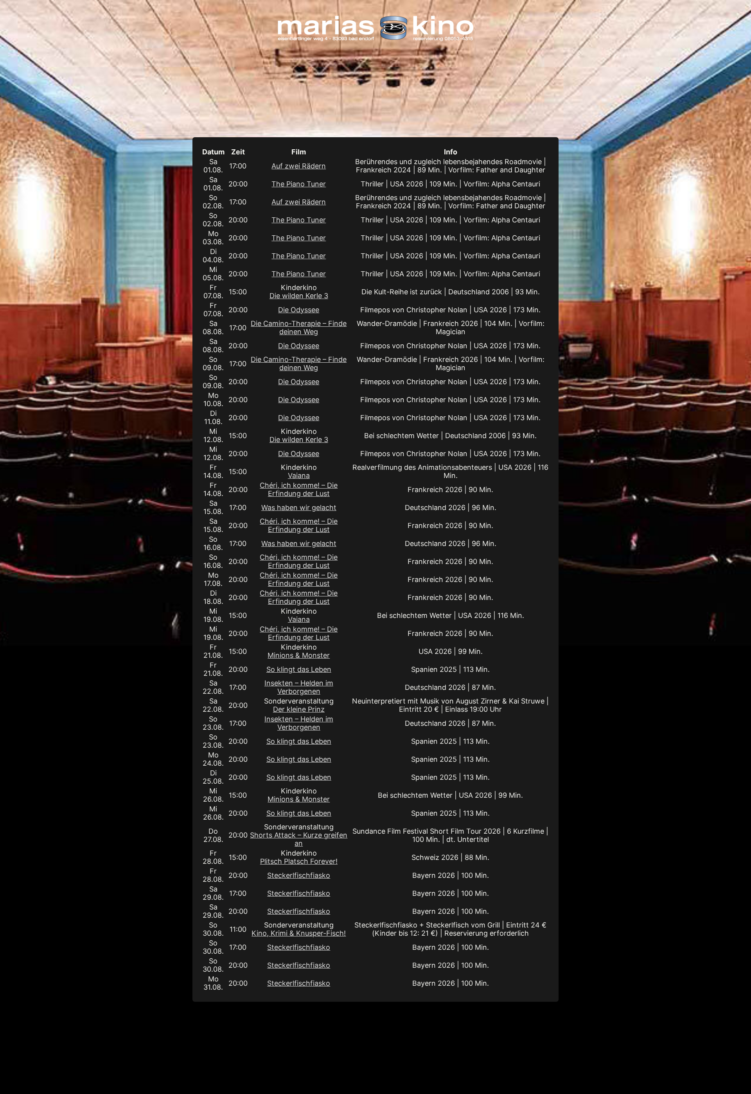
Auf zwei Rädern (298, 166)
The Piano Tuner (298, 184)
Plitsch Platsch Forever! (299, 861)
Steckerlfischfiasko (298, 875)
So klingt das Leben (298, 669)
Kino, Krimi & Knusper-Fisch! (299, 933)
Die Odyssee (298, 310)
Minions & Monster (299, 655)
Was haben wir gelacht (298, 507)
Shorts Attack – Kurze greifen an (298, 839)
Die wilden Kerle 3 (298, 296)
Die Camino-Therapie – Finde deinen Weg (299, 327)
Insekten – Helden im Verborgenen (298, 687)
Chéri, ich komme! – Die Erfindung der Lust (299, 489)
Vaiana (299, 475)
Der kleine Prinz (299, 709)
